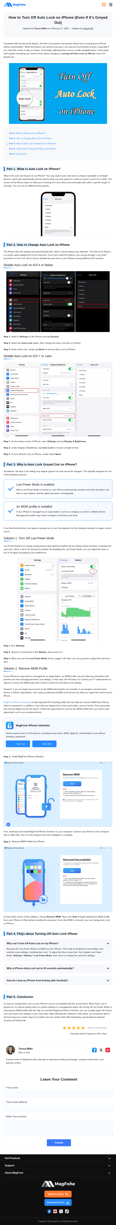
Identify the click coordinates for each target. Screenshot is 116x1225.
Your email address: (16, 1102)
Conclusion (18, 154)
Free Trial (20, 744)
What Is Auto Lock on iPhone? (27, 133)
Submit (59, 1142)
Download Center (56, 1202)
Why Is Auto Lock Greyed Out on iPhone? (32, 143)
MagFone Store (56, 1194)
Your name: (11, 1087)
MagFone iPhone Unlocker (16, 702)
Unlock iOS (88, 28)
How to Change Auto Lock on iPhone (30, 138)
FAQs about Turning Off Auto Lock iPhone (32, 148)
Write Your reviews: (16, 1116)
